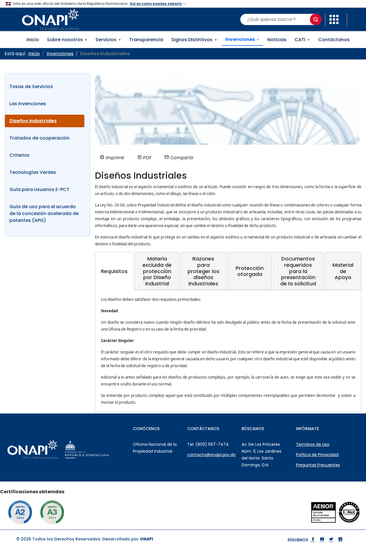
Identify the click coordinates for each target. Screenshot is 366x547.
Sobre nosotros (67, 39)
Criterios (19, 155)
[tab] (114, 271)
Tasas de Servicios (31, 86)
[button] (334, 19)
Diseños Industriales (33, 121)
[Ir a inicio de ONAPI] (45, 449)
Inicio (33, 39)
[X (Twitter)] (331, 539)
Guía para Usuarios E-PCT (39, 189)
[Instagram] (340, 539)
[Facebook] (313, 539)
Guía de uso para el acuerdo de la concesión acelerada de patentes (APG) (44, 213)
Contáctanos (334, 39)
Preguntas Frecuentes (318, 465)
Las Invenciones (27, 103)
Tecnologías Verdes (32, 172)
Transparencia (146, 39)
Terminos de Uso (312, 444)
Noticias (277, 39)
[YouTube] (322, 539)
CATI (302, 39)
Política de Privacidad (317, 455)
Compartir (181, 157)
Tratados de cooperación (39, 138)
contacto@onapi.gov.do (211, 455)
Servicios (108, 39)
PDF (147, 157)
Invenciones (242, 39)
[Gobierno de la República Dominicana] (100, 449)
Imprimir (114, 157)
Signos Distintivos (194, 39)
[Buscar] (315, 19)
